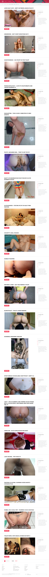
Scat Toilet (41, 101)
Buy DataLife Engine (16, 570)
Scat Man (42, 270)
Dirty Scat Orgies (40, 442)
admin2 (39, 14)
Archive (19, 1)
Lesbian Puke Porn (40, 416)
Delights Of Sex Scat (41, 495)
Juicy (39, 420)
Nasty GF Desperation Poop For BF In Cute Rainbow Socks (17, 179)
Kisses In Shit (43, 466)
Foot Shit (45, 440)
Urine (39, 273)
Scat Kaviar (44, 295)
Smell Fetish (41, 390)
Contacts (25, 567)
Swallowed (45, 273)
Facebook (37, 566)
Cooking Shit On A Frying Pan (42, 274)
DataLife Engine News (16, 569)
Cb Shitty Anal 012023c (11, 232)
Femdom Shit (40, 441)
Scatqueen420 (40, 223)
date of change (11, 4)
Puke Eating (42, 45)
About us (3, 566)
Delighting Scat (40, 194)
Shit (45, 45)
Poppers (42, 325)
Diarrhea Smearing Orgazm (13, 336)
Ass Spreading (42, 387)
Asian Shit (42, 299)
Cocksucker (44, 471)
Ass (44, 470)
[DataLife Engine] (2, 1)
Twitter (37, 567)
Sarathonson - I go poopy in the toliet (16, 60)
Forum (14, 568)
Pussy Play (41, 247)
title (18, 4)
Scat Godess (40, 546)
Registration (26, 569)
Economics (3, 568)
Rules (25, 568)
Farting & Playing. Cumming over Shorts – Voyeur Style (17, 483)
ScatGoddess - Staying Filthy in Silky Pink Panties (17, 206)
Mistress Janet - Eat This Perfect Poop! (16, 284)
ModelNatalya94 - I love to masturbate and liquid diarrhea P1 (18, 87)
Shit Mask (39, 46)
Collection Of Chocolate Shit (42, 222)
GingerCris (41, 49)
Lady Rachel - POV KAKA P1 (12, 456)
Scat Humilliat (44, 76)
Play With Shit (40, 129)
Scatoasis (39, 415)
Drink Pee (44, 347)
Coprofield (39, 269)
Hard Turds (44, 101)
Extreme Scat (43, 525)
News (5, 1)
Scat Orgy (41, 499)
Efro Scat (44, 190)
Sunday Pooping (9, 258)
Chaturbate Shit (40, 126)
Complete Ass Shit (43, 324)
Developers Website (15, 566)
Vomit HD (39, 320)
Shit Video (39, 13)
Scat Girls (41, 190)
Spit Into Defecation (41, 125)
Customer (14, 1)
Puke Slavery (41, 444)
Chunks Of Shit (40, 298)
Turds (39, 49)
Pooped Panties (40, 471)
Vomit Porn (42, 46)
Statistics (25, 570)
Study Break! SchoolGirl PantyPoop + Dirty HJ (19, 375)
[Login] (46, 1)
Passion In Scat (40, 321)
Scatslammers (42, 524)
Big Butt (41, 21)
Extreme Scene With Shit (41, 218)
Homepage (25, 566)
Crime (2, 570)
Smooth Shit (40, 165)
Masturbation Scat (43, 445)
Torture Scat (42, 522)
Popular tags (39, 4)
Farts (39, 390)
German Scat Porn (42, 193)
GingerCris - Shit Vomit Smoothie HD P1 (16, 34)
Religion (3, 569)
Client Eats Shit (42, 551)
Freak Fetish (40, 245)
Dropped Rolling (43, 467)
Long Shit (41, 347)
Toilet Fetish (41, 75)
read (16, 4)
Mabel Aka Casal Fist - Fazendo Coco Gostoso (19, 510)
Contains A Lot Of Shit (41, 219)
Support (9, 1)
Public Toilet (45, 325)
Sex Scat (39, 325)
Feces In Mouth (44, 245)
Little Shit (43, 165)
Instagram (37, 568)
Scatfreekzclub (40, 76)
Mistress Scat (42, 164)
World (3, 567)
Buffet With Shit (44, 71)
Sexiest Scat (44, 244)
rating (14, 4)
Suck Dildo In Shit (43, 351)
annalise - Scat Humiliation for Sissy (16, 430)
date (7, 4)
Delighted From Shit (41, 550)
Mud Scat (45, 164)
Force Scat (39, 189)
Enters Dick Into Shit (44, 415)
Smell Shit (44, 321)
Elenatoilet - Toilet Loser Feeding (15, 310)
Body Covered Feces (41, 72)
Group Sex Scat (43, 521)
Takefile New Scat (40, 296)
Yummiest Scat (44, 441)
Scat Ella (43, 21)
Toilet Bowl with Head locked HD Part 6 (17, 535)
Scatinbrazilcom (43, 386)
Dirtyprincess (44, 547)
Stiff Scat (43, 546)
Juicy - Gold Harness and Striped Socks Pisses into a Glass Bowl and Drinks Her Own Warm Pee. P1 (19, 403)
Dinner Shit (39, 466)
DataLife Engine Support (16, 567)
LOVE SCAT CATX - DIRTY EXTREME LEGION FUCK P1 (18, 8)
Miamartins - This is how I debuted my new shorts (17, 114)
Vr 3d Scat (42, 189)
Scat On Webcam (40, 100)
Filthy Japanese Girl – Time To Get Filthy (17, 152)
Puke (41, 244)
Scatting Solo (42, 273)
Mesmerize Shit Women (41, 322)
